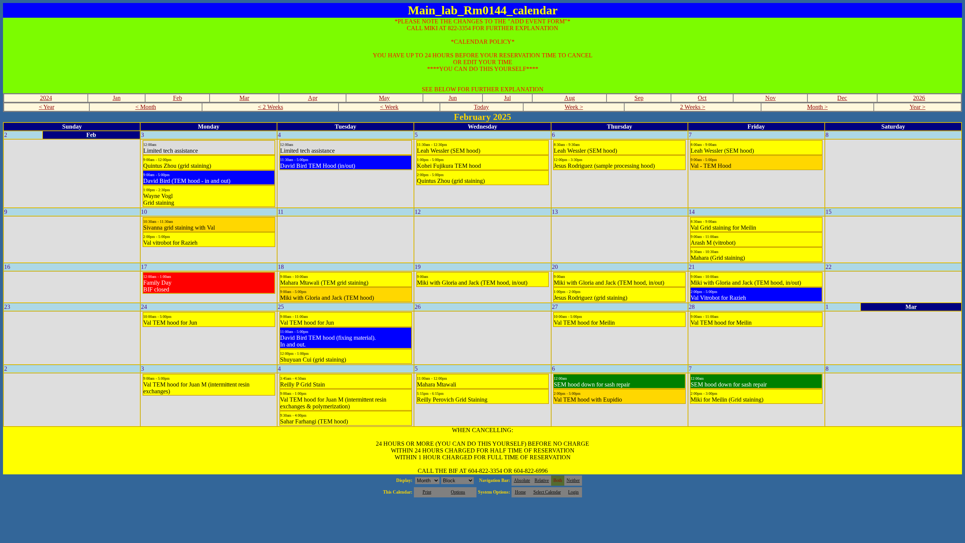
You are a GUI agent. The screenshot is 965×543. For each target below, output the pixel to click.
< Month (145, 107)
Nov (770, 98)
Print (427, 492)
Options (458, 492)
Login (573, 492)
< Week (389, 107)
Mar (244, 98)
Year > (917, 107)
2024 (46, 98)
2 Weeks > (692, 107)
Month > (817, 107)
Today (481, 107)
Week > (574, 107)
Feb (177, 98)
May (384, 98)
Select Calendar (547, 492)
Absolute (522, 480)
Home (520, 492)
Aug (569, 98)
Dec (842, 98)
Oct (702, 98)
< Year (46, 107)
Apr (312, 98)
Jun (453, 98)
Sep (638, 98)
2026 (919, 98)
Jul (507, 98)
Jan (117, 98)
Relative (542, 480)
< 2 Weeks (270, 107)
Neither (573, 480)
